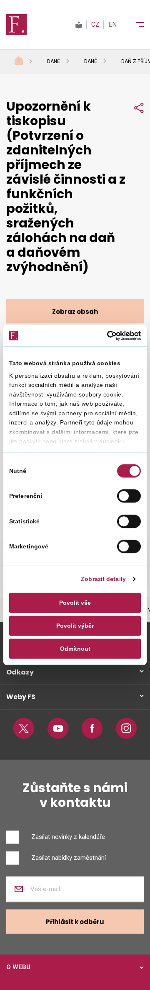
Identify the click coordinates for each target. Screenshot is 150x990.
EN (112, 24)
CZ (95, 24)
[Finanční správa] (16, 24)
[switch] (129, 496)
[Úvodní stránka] (27, 62)
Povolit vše (75, 602)
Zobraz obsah (75, 311)
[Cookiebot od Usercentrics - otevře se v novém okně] (106, 336)
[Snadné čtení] (79, 24)
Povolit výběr (75, 625)
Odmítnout (75, 649)
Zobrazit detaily (103, 579)
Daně (53, 61)
